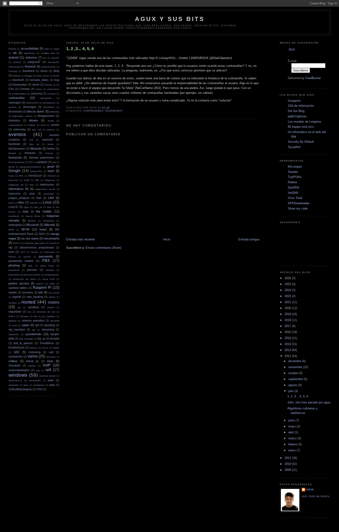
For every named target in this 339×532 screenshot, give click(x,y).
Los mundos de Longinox (304, 121)
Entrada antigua (248, 239)
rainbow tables (18, 287)
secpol (50, 307)
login (26, 207)
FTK (31, 162)
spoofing (49, 325)
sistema (13, 320)
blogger (29, 75)
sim (35, 316)
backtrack (29, 70)
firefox (51, 148)
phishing (14, 265)
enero (292, 450)
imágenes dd (16, 184)
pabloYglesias (297, 116)
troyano (33, 347)
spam (25, 325)
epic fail (36, 129)
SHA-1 (12, 316)
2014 (288, 344)
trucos (45, 347)
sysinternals (33, 334)
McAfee (32, 220)
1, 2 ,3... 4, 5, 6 (80, 48)
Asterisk (30, 66)
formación (15, 157)
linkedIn (34, 202)
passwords (46, 256)
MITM (25, 229)
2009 (288, 470)
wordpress (38, 385)
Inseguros (294, 100)
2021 (288, 302)
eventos (17, 134)
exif (31, 140)
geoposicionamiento (31, 167)
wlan (26, 385)
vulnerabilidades (19, 370)
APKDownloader (298, 203)
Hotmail (51, 175)
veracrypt (51, 356)
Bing (56, 70)
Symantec (14, 334)
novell (52, 243)
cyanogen (15, 102)
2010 (288, 464)
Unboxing (34, 352)
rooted (28, 301)
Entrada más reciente (80, 239)
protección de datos (24, 279)
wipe (51, 380)
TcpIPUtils (295, 177)
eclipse (31, 125)
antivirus (31, 57)
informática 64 (18, 189)
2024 (288, 290)
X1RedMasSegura (20, 389)
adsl (46, 48)
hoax (11, 175)
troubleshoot (16, 347)
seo (29, 311)
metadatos (48, 220)
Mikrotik (49, 225)
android (13, 57)
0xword (12, 48)
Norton (16, 243)
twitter (56, 347)
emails (55, 124)
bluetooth (18, 79)
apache (55, 57)
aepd (56, 48)
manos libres (33, 216)
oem (11, 251)
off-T (23, 252)
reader (13, 292)
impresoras (47, 184)
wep (38, 370)
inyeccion (15, 193)
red (40, 292)
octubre (293, 373)
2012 (288, 356)
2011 (288, 458)
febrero (293, 444)
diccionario (15, 111)
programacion (52, 274)
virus (50, 361)
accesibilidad (29, 48)
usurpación (16, 356)
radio (52, 283)
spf (37, 325)
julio (291, 391)
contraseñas (17, 98)
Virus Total (295, 198)
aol (44, 57)
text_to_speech (23, 343)
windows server (47, 376)
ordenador (49, 252)
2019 (288, 314)
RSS (292, 49)
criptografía (46, 98)
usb (51, 352)
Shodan (24, 316)
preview (50, 270)
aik (15, 53)
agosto (293, 385)
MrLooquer (295, 166)
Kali (38, 197)
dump (51, 120)
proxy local (48, 279)
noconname (51, 238)
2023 (288, 296)
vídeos (13, 361)
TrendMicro (47, 343)
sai (19, 307)
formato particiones (41, 157)
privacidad (14, 274)
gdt (54, 162)
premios (32, 269)
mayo (292, 426)
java (32, 193)
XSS (39, 389)
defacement (32, 102)
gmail (50, 166)
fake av (34, 144)
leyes (11, 202)
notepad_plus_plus (34, 243)
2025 (288, 284)
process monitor (32, 274)
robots (52, 297)
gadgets (42, 161)
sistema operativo (33, 320)
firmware (30, 152)
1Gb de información (301, 105)
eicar (43, 125)
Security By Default (301, 141)
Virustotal (14, 365)
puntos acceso (19, 283)
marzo (292, 438)
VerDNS (293, 193)
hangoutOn (36, 171)
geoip (12, 167)
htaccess (13, 180)
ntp (10, 247)
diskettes (54, 111)
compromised (19, 93)
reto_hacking (35, 296)
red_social (53, 292)
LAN (51, 198)
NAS (42, 233)
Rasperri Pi (42, 288)
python (40, 283)
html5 (27, 180)
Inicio (166, 239)
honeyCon (35, 175)
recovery (27, 292)
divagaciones (46, 115)
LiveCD (13, 206)
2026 (288, 278)
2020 (288, 308)
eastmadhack (16, 125)
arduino (17, 62)
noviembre (295, 367)
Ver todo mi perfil (316, 496)
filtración (36, 148)
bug (56, 79)
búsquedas (20, 84)
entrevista (19, 129)
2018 (288, 320)
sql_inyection (17, 329)
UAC (17, 352)
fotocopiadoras (16, 162)
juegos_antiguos (19, 197)
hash (51, 171)
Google (15, 171)
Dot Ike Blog (296, 111)
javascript (49, 193)
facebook (14, 143)
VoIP (47, 365)
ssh (34, 329)
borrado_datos (39, 79)
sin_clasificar (48, 316)
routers (53, 302)
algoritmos (29, 53)
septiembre (296, 379)
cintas (39, 89)
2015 (288, 338)
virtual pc (32, 361)
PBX (46, 261)
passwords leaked (21, 260)
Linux (47, 202)
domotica (14, 120)
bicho (44, 70)
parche (27, 256)
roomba (13, 302)
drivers (33, 120)
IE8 (37, 180)
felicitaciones (17, 148)
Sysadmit (294, 147)
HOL (21, 175)
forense (49, 153)
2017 (288, 326)
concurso (36, 93)
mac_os (38, 207)
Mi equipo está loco (301, 126)
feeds (51, 144)
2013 (288, 350)
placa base (47, 265)
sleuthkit (55, 320)
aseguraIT (34, 61)
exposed (47, 139)
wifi (48, 370)
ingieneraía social (45, 189)
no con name (30, 238)
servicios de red (46, 311)
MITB (11, 229)
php (30, 265)
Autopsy (13, 71)
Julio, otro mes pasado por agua (308, 402)
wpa (52, 384)
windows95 (35, 380)
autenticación (49, 66)
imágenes (50, 180)
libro (21, 202)
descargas (29, 106)
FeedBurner (313, 78)
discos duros (35, 111)
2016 (288, 332)
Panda (12, 256)
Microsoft (32, 225)
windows (18, 375)
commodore (53, 89)
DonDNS (293, 187)
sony (14, 325)
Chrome (25, 88)
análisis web (48, 53)
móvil (43, 229)
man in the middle (37, 211)
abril (291, 432)
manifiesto (14, 216)
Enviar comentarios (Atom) (103, 247)
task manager (26, 338)
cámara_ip (50, 84)
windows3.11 (15, 380)
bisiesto (17, 75)
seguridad (15, 311)
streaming (48, 329)
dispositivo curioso (22, 116)
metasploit (15, 224)
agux (310, 489)
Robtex (292, 182)
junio (291, 420)
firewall (12, 153)
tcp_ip (41, 338)
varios (33, 356)
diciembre (295, 361)
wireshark (13, 385)
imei (32, 184)
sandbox (33, 307)
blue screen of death (48, 75)
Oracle (34, 252)
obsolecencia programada (37, 247)
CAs (11, 88)
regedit (16, 296)
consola (51, 93)
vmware (32, 365)
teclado (54, 338)
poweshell (14, 270)
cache (35, 84)
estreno (51, 129)
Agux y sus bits (170, 18)
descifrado (48, 107)
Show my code (298, 208)
